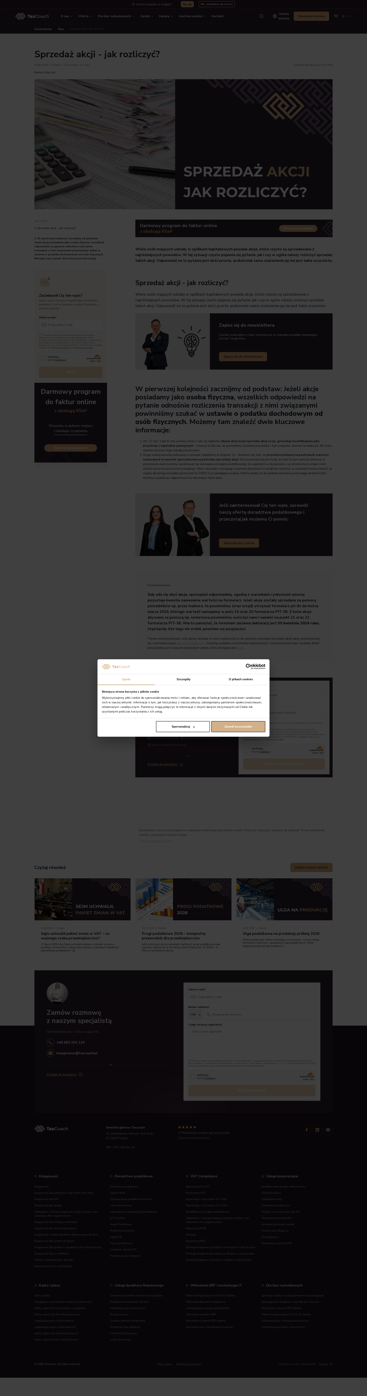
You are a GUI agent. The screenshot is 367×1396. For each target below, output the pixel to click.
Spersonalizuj (181, 726)
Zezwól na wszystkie (238, 726)
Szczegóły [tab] (184, 679)
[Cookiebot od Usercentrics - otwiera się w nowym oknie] (248, 667)
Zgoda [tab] (126, 679)
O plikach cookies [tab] (241, 679)
